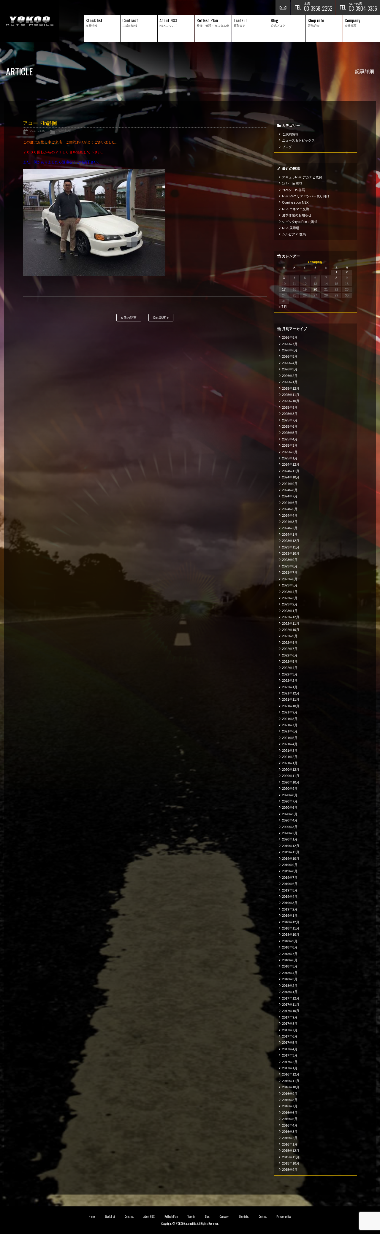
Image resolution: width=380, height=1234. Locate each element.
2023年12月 (290, 541)
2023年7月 (289, 572)
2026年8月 (289, 337)
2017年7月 (289, 1030)
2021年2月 (289, 757)
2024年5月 (289, 509)
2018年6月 (289, 960)
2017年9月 (289, 1017)
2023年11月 (290, 547)
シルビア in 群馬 (294, 234)
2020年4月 (289, 820)
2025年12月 (290, 388)
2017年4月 (289, 1049)
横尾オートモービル (29, 21)
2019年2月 (289, 909)
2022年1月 (289, 687)
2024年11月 (290, 471)
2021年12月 (290, 693)
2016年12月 (290, 1074)
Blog (207, 1216)
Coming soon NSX (295, 202)
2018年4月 (289, 973)
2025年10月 (290, 401)
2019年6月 (289, 884)
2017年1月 (289, 1068)
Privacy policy (283, 1216)
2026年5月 (289, 356)
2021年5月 (289, 738)
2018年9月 (289, 941)
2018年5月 (289, 966)
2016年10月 (290, 1087)
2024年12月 (290, 464)
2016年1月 (289, 1144)
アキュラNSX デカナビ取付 (302, 177)
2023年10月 (290, 553)
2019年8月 (289, 871)
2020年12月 (290, 769)
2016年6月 (289, 1112)
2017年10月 (290, 1011)
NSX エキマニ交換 (295, 209)
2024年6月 (289, 503)
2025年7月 (289, 420)
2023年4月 (289, 592)
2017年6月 (289, 1036)
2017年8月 (289, 1023)
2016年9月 (289, 1093)
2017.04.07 (38, 130)
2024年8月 (289, 490)
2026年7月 (289, 344)
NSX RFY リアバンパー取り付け (306, 196)
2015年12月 (290, 1150)
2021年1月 (289, 763)
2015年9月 (289, 1169)
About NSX (149, 1216)
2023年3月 (289, 598)
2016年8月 (289, 1100)
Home (92, 1216)
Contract (129, 1216)
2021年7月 (289, 725)
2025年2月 (289, 452)
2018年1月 (289, 992)
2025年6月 (289, 426)
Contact (263, 1216)
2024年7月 (289, 496)
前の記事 (130, 317)
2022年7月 (289, 649)
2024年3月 (289, 522)
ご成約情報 (63, 130)
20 (315, 289)
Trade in (191, 1216)
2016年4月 (289, 1125)
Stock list (109, 1216)
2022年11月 (290, 623)
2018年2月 (289, 985)
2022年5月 (289, 661)
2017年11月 (290, 1004)
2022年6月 (289, 655)
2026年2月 (289, 376)
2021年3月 (289, 750)
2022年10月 (290, 630)
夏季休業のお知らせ (296, 215)
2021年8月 (289, 719)
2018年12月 (290, 922)
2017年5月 (289, 1042)
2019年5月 (289, 890)
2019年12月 (290, 846)
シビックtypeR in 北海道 (300, 221)
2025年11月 (290, 394)
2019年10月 (290, 858)
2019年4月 (289, 896)
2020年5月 (289, 814)
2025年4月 (289, 439)
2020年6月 (289, 807)
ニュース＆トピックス (298, 140)
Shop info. (243, 1216)
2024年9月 (289, 484)
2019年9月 (289, 865)
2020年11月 (290, 776)
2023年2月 (289, 604)
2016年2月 (289, 1138)
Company (224, 1216)
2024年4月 (289, 515)
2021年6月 (289, 731)
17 (284, 289)
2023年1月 (289, 611)
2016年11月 (290, 1081)
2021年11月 (290, 699)
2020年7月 (289, 801)
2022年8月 (289, 642)
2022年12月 (290, 617)
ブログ (287, 147)
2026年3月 (289, 369)
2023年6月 (289, 579)
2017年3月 (289, 1055)
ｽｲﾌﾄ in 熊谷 (292, 183)
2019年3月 (289, 903)
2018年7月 (289, 954)
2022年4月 (289, 668)
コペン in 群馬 (293, 190)
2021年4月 (289, 744)
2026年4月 (289, 363)
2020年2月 (289, 833)
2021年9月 (289, 712)
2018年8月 (289, 947)
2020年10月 (290, 782)
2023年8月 (289, 566)
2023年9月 (289, 560)
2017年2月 (289, 1062)
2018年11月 (290, 928)
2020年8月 (289, 795)
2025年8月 (289, 413)
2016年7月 (289, 1106)
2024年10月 (290, 477)
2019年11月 (290, 852)
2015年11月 (290, 1157)
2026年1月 (289, 382)
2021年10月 (290, 706)
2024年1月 (289, 534)
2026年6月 (289, 350)
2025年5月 (289, 432)
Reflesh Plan (171, 1216)
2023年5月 (289, 585)
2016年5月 (289, 1119)
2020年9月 (289, 788)
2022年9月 (289, 636)
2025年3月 (289, 445)
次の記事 (160, 317)
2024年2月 (289, 528)
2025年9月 (289, 407)
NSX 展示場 (290, 228)
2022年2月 (289, 680)
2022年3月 (289, 674)
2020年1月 (289, 839)
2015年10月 (290, 1163)
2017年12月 (290, 998)
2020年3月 (289, 827)
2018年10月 (290, 934)
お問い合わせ (283, 7)
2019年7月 (289, 877)
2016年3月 (289, 1131)
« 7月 (282, 307)
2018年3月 (289, 979)
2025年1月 (289, 458)
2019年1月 (289, 915)
